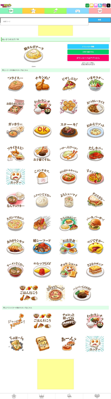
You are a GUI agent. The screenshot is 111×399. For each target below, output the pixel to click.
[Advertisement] (55, 30)
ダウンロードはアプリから (88, 58)
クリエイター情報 (88, 46)
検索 (99, 20)
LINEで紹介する (88, 52)
